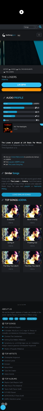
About (5, 319)
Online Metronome (17, 157)
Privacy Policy (32, 319)
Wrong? (21, 89)
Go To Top (21, 305)
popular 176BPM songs (16, 162)
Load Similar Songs (21, 195)
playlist (27, 186)
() (12, 327)
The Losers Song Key (15, 164)
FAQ (11, 319)
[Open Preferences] (3, 407)
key (19, 35)
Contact (22, 319)
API (16, 319)
